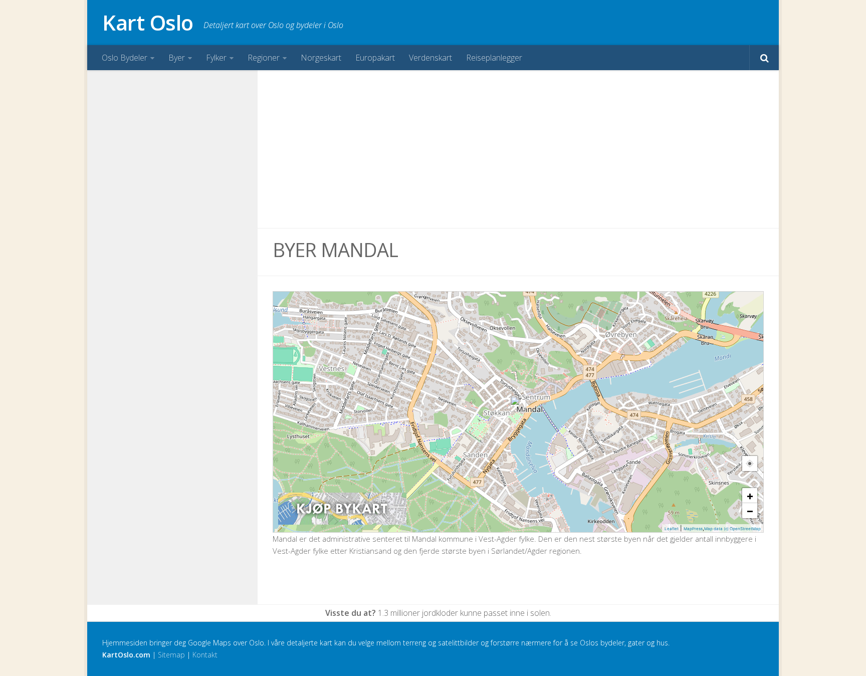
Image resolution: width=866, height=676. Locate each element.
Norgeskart (321, 57)
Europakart (375, 57)
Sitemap (171, 654)
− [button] (750, 510)
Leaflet (672, 528)
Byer (176, 57)
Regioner (264, 57)
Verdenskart (430, 57)
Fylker (216, 57)
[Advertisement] (518, 149)
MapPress (693, 528)
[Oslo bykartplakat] (342, 522)
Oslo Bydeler (124, 57)
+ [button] (750, 495)
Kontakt (205, 654)
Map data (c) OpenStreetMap (732, 528)
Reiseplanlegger (494, 57)
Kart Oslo (147, 22)
